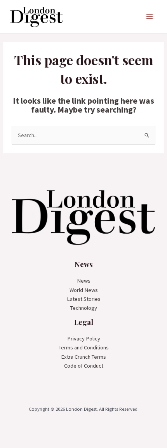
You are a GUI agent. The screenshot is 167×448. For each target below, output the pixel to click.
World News (84, 290)
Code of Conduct (83, 365)
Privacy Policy (83, 338)
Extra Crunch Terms (83, 356)
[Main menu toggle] (149, 17)
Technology (83, 307)
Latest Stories (84, 298)
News (83, 280)
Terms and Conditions (84, 347)
